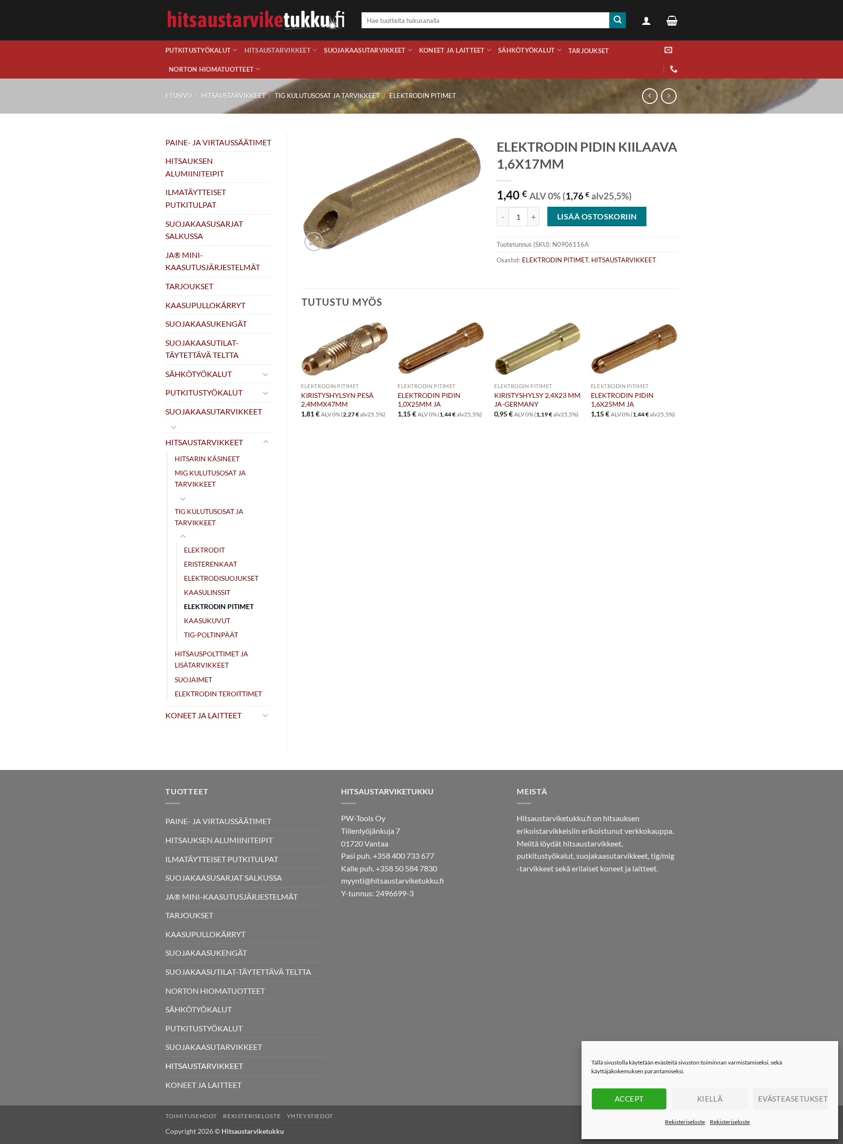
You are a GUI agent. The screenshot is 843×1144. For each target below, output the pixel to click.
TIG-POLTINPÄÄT (211, 635)
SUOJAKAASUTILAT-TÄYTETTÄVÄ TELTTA (202, 349)
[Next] (677, 392)
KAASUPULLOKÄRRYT (205, 305)
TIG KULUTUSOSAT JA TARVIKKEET (327, 95)
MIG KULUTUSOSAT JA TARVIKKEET (210, 478)
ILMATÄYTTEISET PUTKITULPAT (195, 198)
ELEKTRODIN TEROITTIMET (218, 694)
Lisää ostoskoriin (597, 216)
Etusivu (178, 95)
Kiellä (710, 1098)
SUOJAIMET (193, 679)
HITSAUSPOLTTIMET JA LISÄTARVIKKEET (211, 659)
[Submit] (617, 20)
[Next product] (649, 95)
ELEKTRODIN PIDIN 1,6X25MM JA (622, 400)
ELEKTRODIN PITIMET (422, 95)
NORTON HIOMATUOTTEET (211, 69)
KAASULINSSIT (207, 592)
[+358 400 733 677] (674, 69)
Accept (629, 1098)
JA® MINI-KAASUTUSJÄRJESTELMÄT (212, 261)
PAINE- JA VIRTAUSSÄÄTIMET (218, 142)
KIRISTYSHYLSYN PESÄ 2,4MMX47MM (337, 400)
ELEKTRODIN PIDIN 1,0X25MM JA (429, 400)
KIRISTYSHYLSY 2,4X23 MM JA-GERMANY (537, 400)
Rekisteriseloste (685, 1121)
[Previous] (302, 392)
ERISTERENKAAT (210, 564)
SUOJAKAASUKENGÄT (206, 323)
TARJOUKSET (588, 51)
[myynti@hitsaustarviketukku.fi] (668, 49)
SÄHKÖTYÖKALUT (526, 50)
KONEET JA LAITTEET (452, 50)
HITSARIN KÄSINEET (207, 458)
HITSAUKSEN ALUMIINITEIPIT (194, 167)
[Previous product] (668, 95)
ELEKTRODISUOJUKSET (221, 578)
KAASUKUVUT (207, 620)
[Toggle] (266, 374)
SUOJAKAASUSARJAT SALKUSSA (204, 230)
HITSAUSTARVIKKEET (277, 50)
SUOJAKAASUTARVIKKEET (364, 50)
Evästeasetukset (793, 1098)
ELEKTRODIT (204, 550)
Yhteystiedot (310, 1116)
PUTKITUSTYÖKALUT (198, 50)
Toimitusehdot (191, 1116)
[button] (646, 20)
